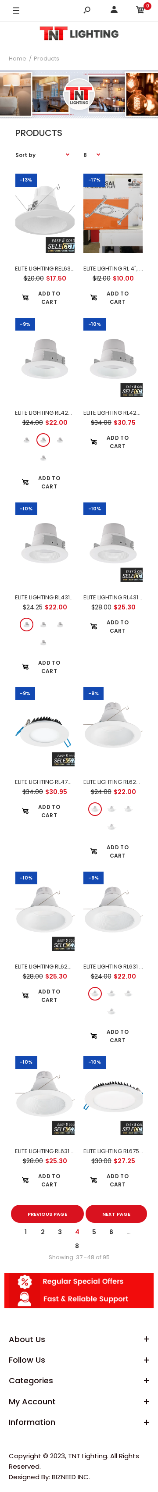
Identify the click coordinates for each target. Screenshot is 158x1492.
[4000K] (60, 440)
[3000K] (26, 440)
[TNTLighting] (79, 34)
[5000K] (43, 458)
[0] (140, 11)
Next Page (116, 1214)
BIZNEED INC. (71, 1476)
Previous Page (47, 1214)
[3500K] (43, 440)
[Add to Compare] (45, 222)
